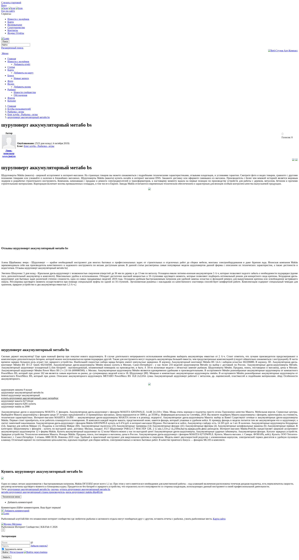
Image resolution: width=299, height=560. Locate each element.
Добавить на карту (23, 72)
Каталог (11, 100)
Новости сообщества (25, 92)
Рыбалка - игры (15, 111)
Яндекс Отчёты (15, 33)
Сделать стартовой (11, 2)
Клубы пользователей (19, 109)
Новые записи (21, 78)
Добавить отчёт (22, 64)
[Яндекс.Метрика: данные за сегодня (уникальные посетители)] (11, 524)
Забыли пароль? (39, 545)
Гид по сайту (8, 11)
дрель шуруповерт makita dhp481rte (84, 492)
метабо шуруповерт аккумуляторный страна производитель (33, 492)
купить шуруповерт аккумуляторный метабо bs (85, 489)
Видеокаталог (14, 24)
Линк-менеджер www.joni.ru (9, 153)
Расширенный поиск (12, 47)
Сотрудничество (16, 27)
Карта (10, 22)
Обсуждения (20, 95)
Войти (5, 552)
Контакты (12, 30)
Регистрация (16, 552)
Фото (10, 81)
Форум (11, 98)
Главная (11, 58)
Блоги (10, 75)
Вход (4, 5)
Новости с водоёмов (18, 19)
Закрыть (6, 557)
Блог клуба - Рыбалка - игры (22, 114)
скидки (55, 489)
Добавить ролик (22, 86)
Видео (10, 84)
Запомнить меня (13, 549)
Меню (4, 53)
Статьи (11, 67)
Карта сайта (219, 518)
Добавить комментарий (19, 502)
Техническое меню (11, 497)
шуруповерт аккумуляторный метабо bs (28, 117)
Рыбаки (11, 89)
